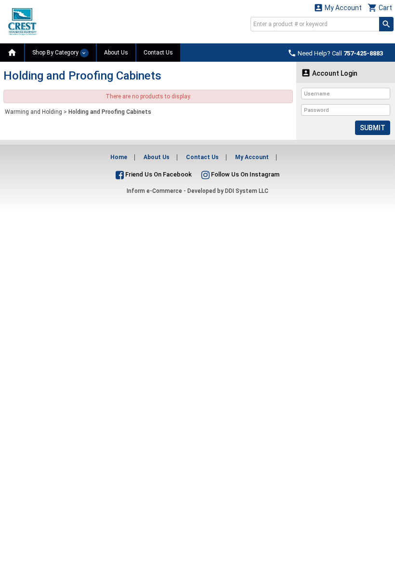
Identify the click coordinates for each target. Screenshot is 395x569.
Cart (380, 7)
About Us (116, 52)
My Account (338, 7)
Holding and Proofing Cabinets (109, 111)
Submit (372, 128)
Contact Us (158, 52)
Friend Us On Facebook (158, 174)
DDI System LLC (246, 191)
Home (118, 157)
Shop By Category (56, 52)
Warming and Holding (33, 111)
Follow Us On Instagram (244, 174)
